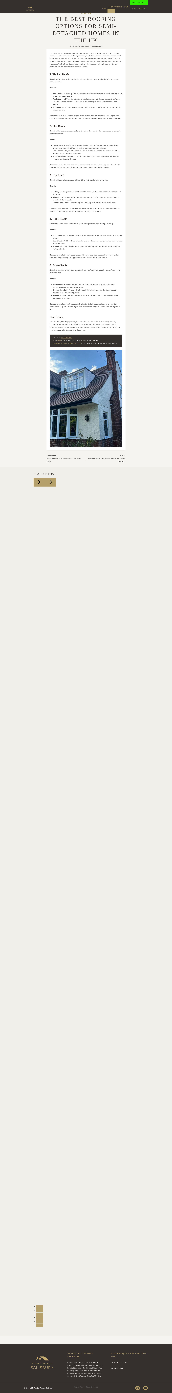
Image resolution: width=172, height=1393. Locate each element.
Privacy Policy (79, 1387)
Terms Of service (92, 1387)
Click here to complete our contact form (67, 343)
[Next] (50, 482)
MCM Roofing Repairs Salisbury (81, 46)
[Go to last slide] (39, 482)
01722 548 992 (139, 2)
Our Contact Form (117, 1368)
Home (104, 9)
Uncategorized (86, 13)
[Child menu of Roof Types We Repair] (111, 11)
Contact (142, 9)
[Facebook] (137, 1388)
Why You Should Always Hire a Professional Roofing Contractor (107, 458)
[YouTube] (145, 1388)
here (59, 340)
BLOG (134, 9)
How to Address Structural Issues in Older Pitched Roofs (64, 458)
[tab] (39, 1307)
